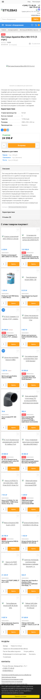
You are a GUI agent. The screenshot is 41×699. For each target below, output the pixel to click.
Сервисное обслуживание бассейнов (15, 649)
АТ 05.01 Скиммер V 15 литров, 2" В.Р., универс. (10, 336)
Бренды (5, 646)
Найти (36, 19)
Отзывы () (6, 217)
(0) (5, 252)
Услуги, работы (29, 651)
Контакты (32, 654)
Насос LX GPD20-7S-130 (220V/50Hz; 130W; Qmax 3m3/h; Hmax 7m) (10, 502)
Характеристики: (8, 212)
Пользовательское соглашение (11, 681)
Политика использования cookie (12, 679)
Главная (3, 30)
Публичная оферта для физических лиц (14, 684)
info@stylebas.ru (35, 15)
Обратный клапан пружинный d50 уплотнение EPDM (28, 502)
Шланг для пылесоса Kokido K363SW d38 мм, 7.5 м (30, 336)
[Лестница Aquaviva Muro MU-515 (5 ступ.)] (20, 66)
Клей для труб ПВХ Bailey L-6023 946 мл (10, 296)
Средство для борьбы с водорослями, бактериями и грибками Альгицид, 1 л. (30, 583)
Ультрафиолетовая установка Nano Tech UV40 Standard (29, 377)
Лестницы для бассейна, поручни (29, 30)
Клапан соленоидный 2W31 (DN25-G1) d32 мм (10, 255)
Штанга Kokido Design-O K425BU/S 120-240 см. (30, 542)
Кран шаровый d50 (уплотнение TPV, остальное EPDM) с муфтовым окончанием (30, 419)
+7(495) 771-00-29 (29, 5)
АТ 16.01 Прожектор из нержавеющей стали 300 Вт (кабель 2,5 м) (10, 461)
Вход (29, 1)
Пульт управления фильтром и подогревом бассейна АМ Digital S (30, 461)
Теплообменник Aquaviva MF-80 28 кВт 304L (10, 623)
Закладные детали (13, 30)
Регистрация (36, 1)
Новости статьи (16, 646)
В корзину (21, 145)
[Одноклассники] (5, 130)
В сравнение (36, 43)
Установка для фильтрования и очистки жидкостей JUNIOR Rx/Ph (30, 256)
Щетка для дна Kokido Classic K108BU (9, 376)
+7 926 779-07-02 (34, 6)
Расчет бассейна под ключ (12, 651)
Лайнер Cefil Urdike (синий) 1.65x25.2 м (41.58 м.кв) (30, 624)
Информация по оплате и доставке (14, 654)
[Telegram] (8, 130)
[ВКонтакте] (2, 130)
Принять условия (20, 696)
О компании (7, 657)
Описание (6, 169)
